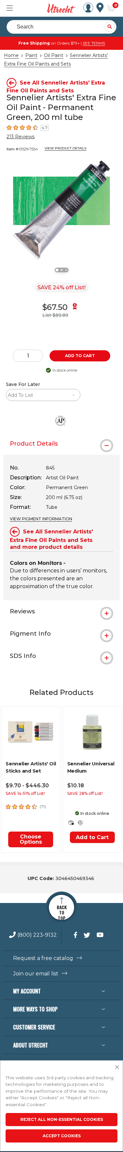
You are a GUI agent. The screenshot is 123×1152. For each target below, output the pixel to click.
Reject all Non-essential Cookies (61, 1119)
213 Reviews (20, 137)
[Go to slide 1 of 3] (57, 270)
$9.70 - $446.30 (27, 785)
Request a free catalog (43, 958)
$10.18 (75, 785)
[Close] (117, 1067)
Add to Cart (92, 837)
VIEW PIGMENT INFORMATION (41, 518)
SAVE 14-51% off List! (25, 793)
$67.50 (55, 307)
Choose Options (31, 839)
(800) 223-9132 (37, 935)
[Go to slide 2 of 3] (61, 270)
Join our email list (35, 973)
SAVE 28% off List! (85, 793)
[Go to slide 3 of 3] (66, 270)
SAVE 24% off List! (61, 287)
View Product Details (65, 148)
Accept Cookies (62, 1135)
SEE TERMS (94, 43)
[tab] (61, 443)
